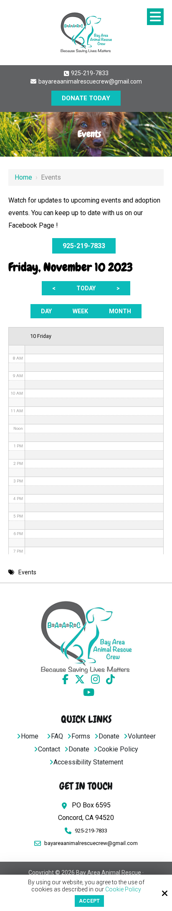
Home (23, 177)
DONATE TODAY (86, 98)
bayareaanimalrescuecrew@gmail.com (89, 81)
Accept (89, 901)
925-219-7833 (89, 73)
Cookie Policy (123, 889)
